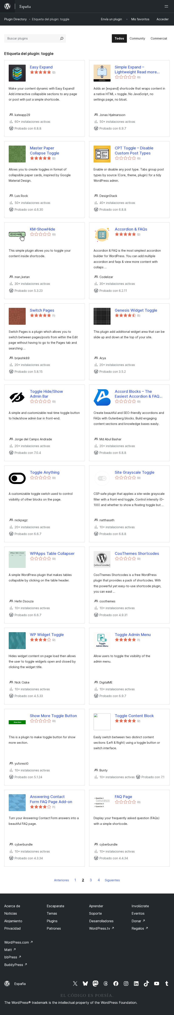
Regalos (140, 928)
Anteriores (61, 880)
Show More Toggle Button (53, 716)
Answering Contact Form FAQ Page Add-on (51, 799)
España (20, 984)
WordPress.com (18, 942)
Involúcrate (140, 906)
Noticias (10, 913)
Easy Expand (41, 67)
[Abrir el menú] (167, 6)
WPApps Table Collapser (52, 553)
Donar (138, 921)
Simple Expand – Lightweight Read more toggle (136, 70)
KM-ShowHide (42, 229)
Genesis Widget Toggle (136, 310)
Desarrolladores (101, 921)
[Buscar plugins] (62, 38)
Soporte (95, 913)
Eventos (138, 913)
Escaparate (55, 906)
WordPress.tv (101, 928)
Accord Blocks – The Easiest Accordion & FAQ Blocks (137, 394)
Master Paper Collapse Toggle (44, 150)
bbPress (12, 957)
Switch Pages (42, 310)
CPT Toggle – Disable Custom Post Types (134, 150)
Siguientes (112, 880)
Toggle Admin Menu (133, 634)
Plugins (52, 921)
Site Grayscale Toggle (134, 472)
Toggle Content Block (134, 716)
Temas (52, 913)
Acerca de (12, 906)
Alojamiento (13, 921)
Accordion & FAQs (131, 229)
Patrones (54, 928)
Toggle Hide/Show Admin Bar (46, 393)
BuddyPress (15, 965)
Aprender (96, 906)
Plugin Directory (15, 19)
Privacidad (12, 928)
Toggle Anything (44, 472)
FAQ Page (123, 796)
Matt (10, 950)
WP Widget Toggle (47, 634)
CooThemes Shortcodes (137, 553)
